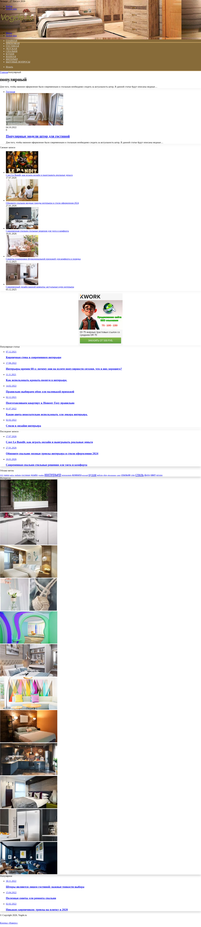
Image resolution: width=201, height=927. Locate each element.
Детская (11, 48)
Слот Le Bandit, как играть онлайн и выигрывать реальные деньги (39, 175)
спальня (125, 474)
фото (147, 474)
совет (119, 475)
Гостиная (12, 46)
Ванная (11, 56)
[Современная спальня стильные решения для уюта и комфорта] (22, 228)
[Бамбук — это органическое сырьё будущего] (28, 511)
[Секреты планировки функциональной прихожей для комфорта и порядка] (22, 256)
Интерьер (12, 59)
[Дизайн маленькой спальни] (28, 807)
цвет (153, 474)
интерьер (52, 474)
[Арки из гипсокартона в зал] (28, 643)
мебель (100, 475)
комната (77, 474)
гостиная (25, 475)
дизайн (34, 475)
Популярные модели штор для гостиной (38, 136)
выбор (12, 475)
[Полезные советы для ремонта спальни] (28, 675)
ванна (6, 475)
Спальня (11, 51)
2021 (2, 475)
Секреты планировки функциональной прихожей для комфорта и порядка (43, 259)
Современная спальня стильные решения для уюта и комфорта (37, 231)
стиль (139, 475)
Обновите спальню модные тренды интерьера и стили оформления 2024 (42, 203)
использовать (67, 475)
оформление (111, 475)
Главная (4, 72)
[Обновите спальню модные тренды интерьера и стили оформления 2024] (22, 200)
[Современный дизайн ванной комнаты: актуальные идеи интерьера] (22, 284)
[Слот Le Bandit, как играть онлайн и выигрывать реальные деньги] (22, 172)
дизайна (41, 475)
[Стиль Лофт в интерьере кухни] (28, 774)
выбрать (18, 475)
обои (105, 475)
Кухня (10, 54)
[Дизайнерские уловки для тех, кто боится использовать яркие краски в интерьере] (28, 708)
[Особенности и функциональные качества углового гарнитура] (28, 544)
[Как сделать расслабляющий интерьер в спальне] (28, 577)
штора (159, 475)
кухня (92, 474)
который (85, 475)
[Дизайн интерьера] (17, 28)
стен (133, 475)
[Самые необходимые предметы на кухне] (28, 840)
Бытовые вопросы (18, 62)
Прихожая (13, 43)
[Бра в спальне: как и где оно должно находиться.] (28, 741)
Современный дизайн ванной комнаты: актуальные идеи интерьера (40, 287)
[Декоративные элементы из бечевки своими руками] (28, 610)
